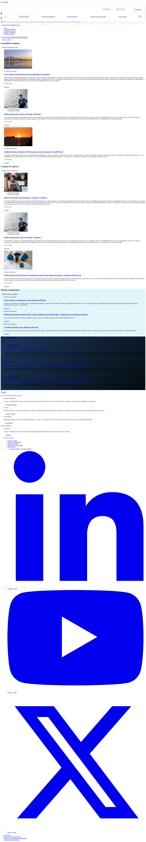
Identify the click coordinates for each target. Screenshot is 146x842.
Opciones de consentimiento (11, 840)
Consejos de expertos (9, 31)
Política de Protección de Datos (12, 837)
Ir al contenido (4, 2)
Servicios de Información (14, 442)
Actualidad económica (10, 29)
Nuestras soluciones (9, 34)
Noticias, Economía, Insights (15, 445)
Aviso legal (7, 835)
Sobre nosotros (11, 447)
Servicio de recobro (12, 444)
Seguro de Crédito (12, 440)
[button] (5, 17)
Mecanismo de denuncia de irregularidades (15, 838)
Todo (5, 28)
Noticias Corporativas (10, 32)
